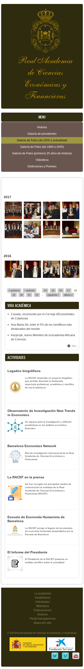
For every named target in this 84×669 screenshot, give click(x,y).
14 (45, 290)
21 (29, 294)
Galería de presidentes (42, 133)
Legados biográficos (24, 371)
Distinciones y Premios (42, 166)
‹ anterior (29, 290)
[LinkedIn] (55, 659)
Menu (42, 117)
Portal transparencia (43, 618)
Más (74, 346)
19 (13, 294)
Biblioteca (42, 606)
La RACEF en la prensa (25, 477)
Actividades (42, 601)
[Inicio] (42, 28)
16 (60, 290)
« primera (14, 290)
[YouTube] (76, 659)
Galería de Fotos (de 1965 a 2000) (42, 146)
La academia (42, 593)
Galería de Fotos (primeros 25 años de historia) (42, 153)
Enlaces (43, 614)
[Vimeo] (65, 659)
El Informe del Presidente (27, 552)
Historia (42, 127)
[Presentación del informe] (51, 237)
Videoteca (42, 160)
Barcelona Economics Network (31, 446)
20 (21, 294)
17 (68, 290)
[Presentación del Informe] (32, 237)
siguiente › (53, 294)
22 (36, 294)
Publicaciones (43, 610)
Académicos (42, 597)
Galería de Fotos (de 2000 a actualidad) (42, 140)
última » (68, 294)
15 (53, 290)
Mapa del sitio (43, 622)
